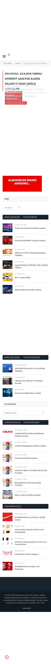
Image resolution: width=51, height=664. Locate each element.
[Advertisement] (25, 25)
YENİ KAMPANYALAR (12, 506)
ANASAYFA (27, 608)
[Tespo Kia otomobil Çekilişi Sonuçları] (7, 227)
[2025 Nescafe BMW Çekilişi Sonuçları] (7, 240)
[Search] (47, 56)
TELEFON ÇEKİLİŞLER (31, 357)
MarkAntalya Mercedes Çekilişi (28, 289)
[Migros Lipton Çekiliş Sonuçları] (7, 494)
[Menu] (4, 56)
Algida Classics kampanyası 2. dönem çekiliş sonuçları (24, 90)
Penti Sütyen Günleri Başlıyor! (27, 554)
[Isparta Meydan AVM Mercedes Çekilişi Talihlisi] (7, 264)
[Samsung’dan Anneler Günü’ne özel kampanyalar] (7, 529)
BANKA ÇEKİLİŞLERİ (12, 357)
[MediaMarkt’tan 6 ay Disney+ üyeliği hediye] (7, 517)
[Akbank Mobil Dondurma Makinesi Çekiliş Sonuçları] (7, 433)
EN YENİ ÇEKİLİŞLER (31, 422)
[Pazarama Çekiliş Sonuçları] (7, 457)
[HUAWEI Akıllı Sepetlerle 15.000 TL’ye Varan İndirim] (7, 541)
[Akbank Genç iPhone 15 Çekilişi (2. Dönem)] (7, 380)
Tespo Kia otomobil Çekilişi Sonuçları (30, 228)
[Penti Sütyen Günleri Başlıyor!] (7, 553)
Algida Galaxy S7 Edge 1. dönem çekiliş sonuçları (25, 93)
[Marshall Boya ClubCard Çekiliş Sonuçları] (7, 482)
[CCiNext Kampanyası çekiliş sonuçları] (7, 445)
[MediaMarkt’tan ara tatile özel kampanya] (7, 566)
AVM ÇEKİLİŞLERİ (30, 217)
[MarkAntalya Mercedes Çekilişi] (7, 289)
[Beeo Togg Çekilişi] (7, 277)
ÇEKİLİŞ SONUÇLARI (12, 422)
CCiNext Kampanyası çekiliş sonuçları (30, 446)
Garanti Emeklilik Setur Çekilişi (28, 393)
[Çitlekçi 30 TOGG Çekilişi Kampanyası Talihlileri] (7, 252)
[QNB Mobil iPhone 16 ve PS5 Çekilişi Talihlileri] (7, 368)
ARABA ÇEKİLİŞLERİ (12, 217)
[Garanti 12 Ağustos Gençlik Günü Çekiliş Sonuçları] (7, 470)
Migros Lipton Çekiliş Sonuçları (28, 495)
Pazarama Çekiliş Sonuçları (26, 458)
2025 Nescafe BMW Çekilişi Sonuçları (30, 240)
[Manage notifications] (7, 657)
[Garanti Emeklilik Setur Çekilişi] (7, 392)
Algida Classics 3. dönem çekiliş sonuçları (21, 86)
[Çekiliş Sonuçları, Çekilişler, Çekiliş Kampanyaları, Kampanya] (12, 56)
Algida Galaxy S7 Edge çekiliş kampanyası (20, 97)
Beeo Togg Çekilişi (22, 277)
